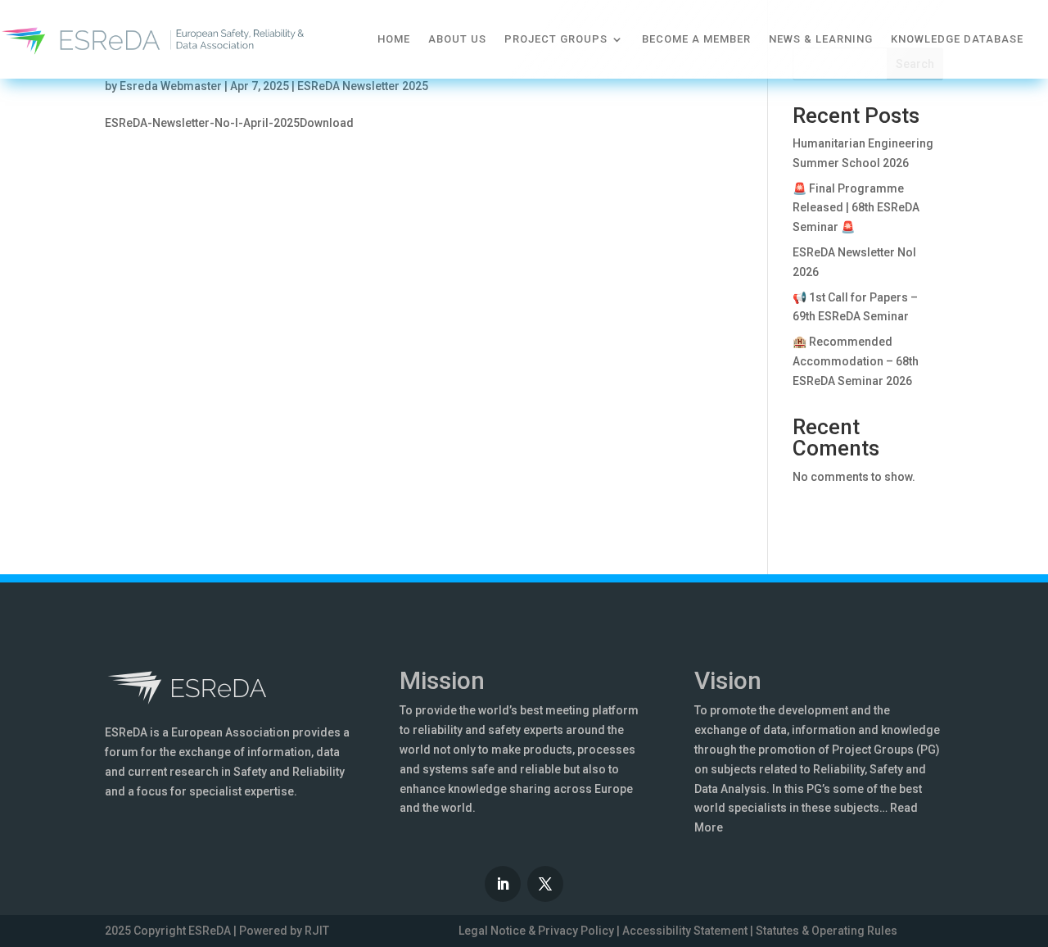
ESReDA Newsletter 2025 (362, 86)
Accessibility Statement (685, 930)
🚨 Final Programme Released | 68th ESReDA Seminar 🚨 (856, 208)
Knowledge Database (957, 39)
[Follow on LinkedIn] (503, 884)
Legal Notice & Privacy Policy (536, 930)
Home (393, 39)
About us (457, 39)
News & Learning (821, 39)
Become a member (696, 39)
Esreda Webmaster (171, 86)
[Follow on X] (545, 884)
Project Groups (556, 39)
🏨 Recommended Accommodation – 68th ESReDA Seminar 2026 (856, 361)
